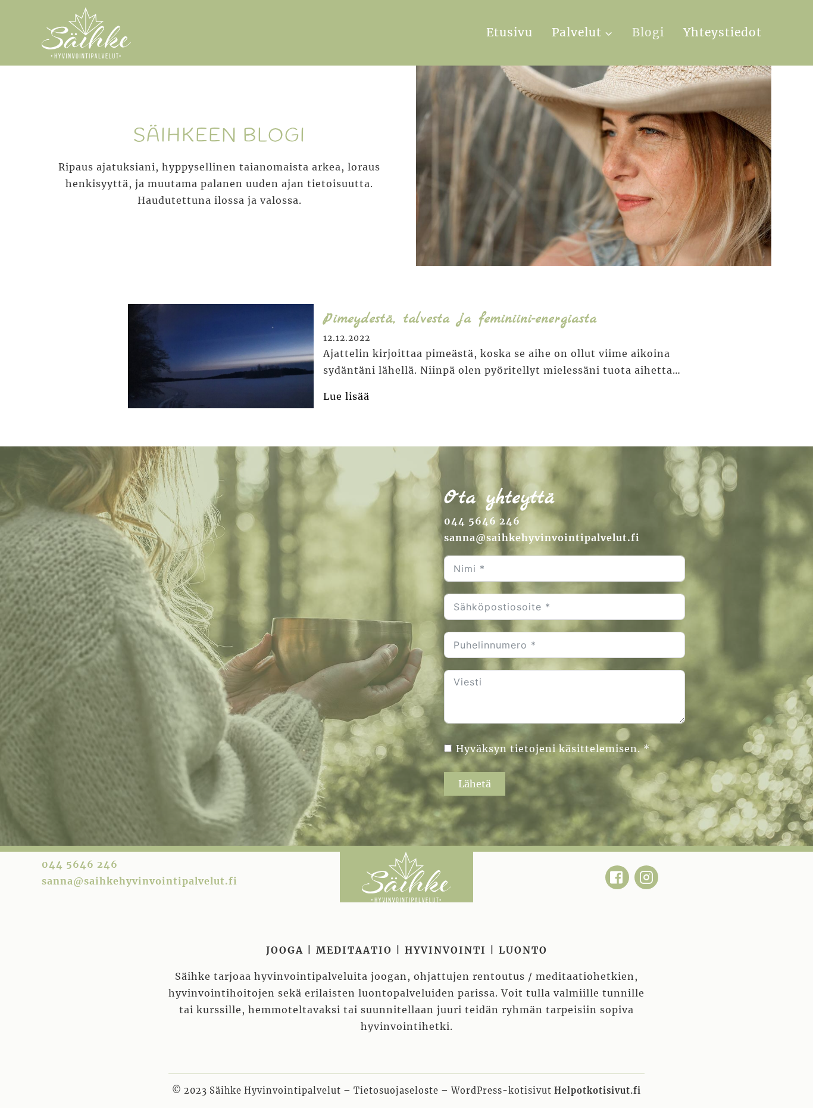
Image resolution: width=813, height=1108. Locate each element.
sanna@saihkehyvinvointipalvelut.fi (542, 538)
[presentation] (221, 356)
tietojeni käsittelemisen (573, 749)
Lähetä (474, 784)
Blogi (648, 32)
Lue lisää (346, 397)
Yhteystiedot (722, 32)
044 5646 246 (482, 521)
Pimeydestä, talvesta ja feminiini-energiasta (460, 319)
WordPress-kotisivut (546, 1090)
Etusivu (509, 32)
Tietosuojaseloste (396, 1090)
